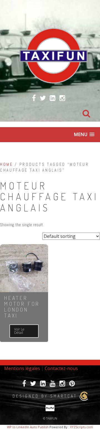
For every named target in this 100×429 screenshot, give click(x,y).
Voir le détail (19, 331)
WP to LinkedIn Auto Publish (28, 427)
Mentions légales (22, 368)
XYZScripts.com (81, 427)
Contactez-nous (61, 368)
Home (6, 164)
